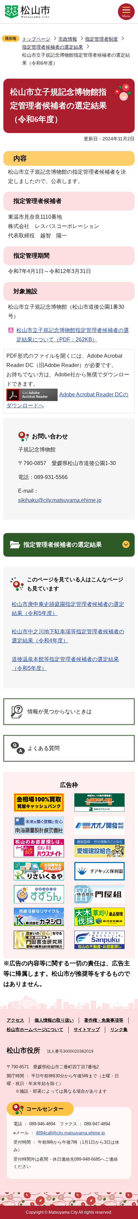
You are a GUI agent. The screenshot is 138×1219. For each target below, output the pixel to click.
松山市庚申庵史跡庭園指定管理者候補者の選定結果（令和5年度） (68, 608)
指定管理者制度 (101, 39)
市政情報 (67, 39)
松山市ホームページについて (35, 1029)
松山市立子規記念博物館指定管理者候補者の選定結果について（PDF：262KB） (72, 334)
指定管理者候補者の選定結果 (52, 47)
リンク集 (119, 1029)
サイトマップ (87, 1029)
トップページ (36, 39)
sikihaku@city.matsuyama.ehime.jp (59, 500)
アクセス (15, 1020)
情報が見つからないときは (59, 711)
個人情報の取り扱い (54, 1020)
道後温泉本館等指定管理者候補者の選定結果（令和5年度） (65, 663)
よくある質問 (43, 748)
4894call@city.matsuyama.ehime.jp (70, 1132)
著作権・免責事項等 (103, 1020)
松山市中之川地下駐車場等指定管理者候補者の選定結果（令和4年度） (68, 636)
